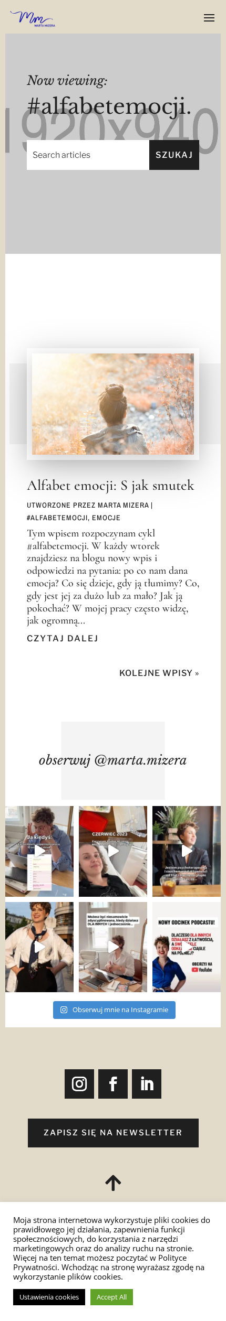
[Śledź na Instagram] (79, 1084)
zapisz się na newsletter (113, 1132)
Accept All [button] (112, 1297)
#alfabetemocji (57, 517)
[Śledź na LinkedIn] (146, 1084)
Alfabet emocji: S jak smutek (110, 485)
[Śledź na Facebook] (113, 1084)
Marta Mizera (123, 505)
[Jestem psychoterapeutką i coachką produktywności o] (186, 851)
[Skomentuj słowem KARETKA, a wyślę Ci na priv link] (186, 947)
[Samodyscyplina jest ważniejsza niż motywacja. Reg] (39, 947)
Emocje (106, 517)
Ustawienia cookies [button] (49, 1297)
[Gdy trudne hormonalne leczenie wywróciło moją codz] (113, 851)
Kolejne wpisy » (159, 673)
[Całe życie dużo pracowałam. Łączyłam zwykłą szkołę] (39, 851)
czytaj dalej (63, 638)
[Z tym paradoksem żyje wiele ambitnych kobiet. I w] (113, 947)
